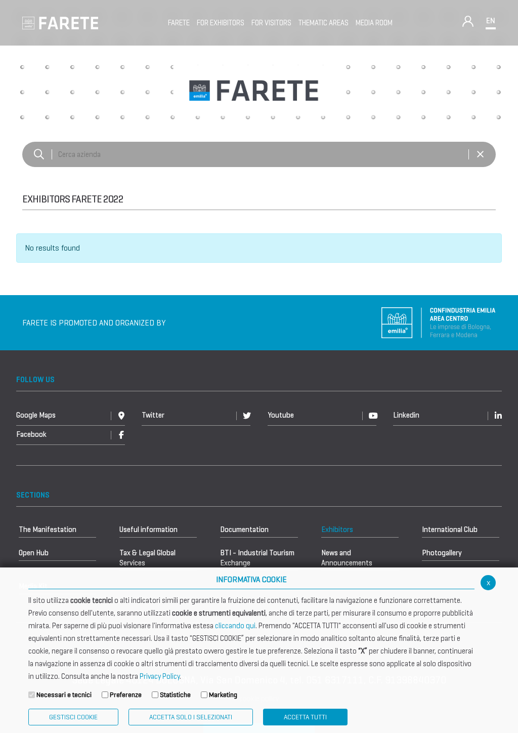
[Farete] (60, 22)
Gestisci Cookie (73, 717)
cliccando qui (235, 625)
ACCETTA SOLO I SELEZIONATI (190, 717)
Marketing (223, 694)
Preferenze (126, 694)
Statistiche (175, 694)
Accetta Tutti (305, 717)
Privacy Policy (160, 676)
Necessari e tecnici (64, 694)
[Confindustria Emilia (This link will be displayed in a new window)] (438, 322)
